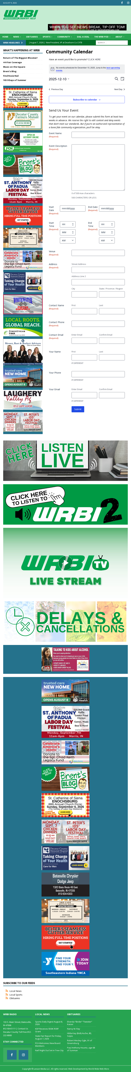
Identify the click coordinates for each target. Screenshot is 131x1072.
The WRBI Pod (101, 36)
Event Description (58, 147)
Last (101, 305)
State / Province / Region (111, 288)
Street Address (79, 264)
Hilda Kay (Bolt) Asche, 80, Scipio (79, 1034)
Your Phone (55, 372)
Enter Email (77, 334)
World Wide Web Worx (98, 1069)
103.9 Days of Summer (14, 80)
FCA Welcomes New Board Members (47, 1044)
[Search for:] (112, 42)
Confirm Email (105, 334)
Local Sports (15, 994)
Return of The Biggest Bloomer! (20, 57)
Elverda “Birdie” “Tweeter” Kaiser (79, 1023)
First (74, 305)
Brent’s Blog (9, 71)
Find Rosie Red (11, 75)
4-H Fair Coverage (12, 62)
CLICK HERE (94, 59)
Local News (15, 991)
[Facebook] (122, 3)
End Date (93, 208)
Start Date (53, 210)
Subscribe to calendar (85, 99)
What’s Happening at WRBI (21, 50)
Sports (46, 36)
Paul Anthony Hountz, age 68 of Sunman (81, 1049)
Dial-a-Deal (83, 36)
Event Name (55, 135)
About (119, 36)
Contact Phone (56, 324)
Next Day (118, 89)
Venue (53, 253)
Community (63, 36)
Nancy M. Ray (73, 1028)
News (16, 36)
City (73, 288)
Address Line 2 (79, 276)
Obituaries (32, 36)
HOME (5, 36)
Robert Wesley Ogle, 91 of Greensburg (79, 1042)
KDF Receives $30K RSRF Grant (47, 1030)
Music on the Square (14, 66)
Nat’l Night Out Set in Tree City (49, 1050)
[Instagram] (128, 3)
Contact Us (23, 1028)
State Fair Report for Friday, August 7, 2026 (48, 1037)
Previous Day (57, 89)
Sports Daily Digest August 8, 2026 (49, 1023)
